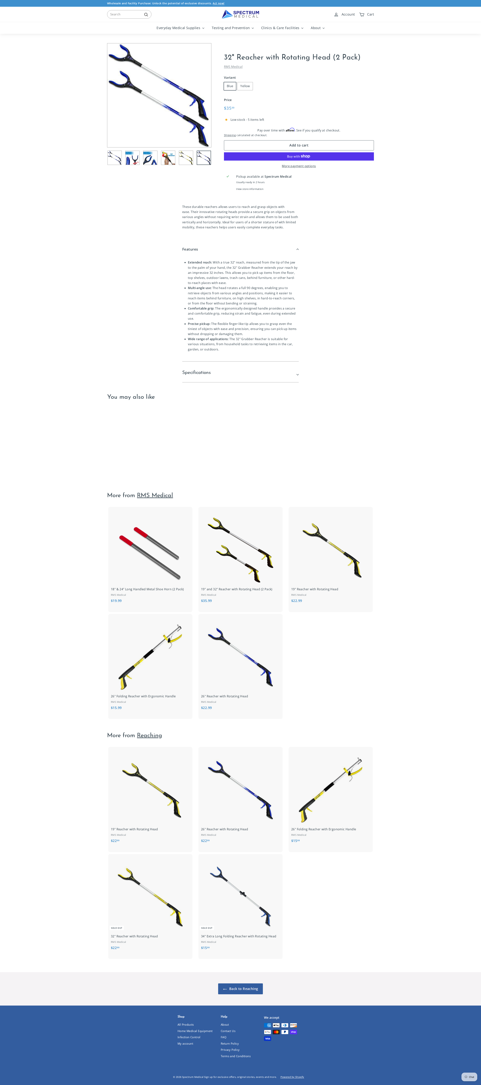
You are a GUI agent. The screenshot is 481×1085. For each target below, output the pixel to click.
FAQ (223, 1037)
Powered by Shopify (292, 1077)
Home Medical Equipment (195, 1031)
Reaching (149, 736)
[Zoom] (159, 95)
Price (228, 99)
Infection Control (189, 1037)
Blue (230, 86)
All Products (186, 1024)
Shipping (230, 135)
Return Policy (230, 1043)
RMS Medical (233, 67)
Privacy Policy (230, 1050)
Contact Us (228, 1031)
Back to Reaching (243, 988)
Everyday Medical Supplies (179, 28)
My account (185, 1043)
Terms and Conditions (236, 1056)
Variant (230, 77)
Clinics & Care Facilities (280, 28)
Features (190, 249)
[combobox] (129, 14)
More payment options (299, 166)
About (316, 28)
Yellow (245, 86)
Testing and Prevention (231, 28)
